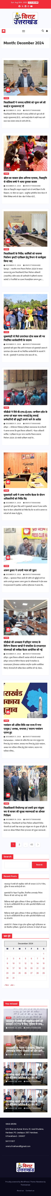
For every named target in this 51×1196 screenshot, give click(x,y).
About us (20, 1191)
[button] (43, 31)
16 (7, 968)
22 (44, 968)
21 (37, 968)
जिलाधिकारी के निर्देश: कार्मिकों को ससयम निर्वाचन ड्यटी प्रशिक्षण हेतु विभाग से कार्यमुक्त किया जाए (25, 257)
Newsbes (40, 1182)
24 (13, 973)
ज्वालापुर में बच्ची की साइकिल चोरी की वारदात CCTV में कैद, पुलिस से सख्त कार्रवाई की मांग (24, 1024)
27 (31, 973)
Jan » (12, 985)
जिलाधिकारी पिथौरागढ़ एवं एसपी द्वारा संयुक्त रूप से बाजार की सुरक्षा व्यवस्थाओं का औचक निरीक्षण (24, 811)
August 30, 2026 (15, 1028)
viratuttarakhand (33, 110)
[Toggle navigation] (23, 31)
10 (13, 964)
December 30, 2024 (14, 819)
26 (25, 973)
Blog (8, 1098)
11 (19, 964)
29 (44, 973)
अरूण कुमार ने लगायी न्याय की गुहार (20, 570)
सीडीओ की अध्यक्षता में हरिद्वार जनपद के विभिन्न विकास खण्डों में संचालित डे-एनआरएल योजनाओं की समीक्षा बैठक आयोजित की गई (25, 645)
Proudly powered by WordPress (17, 1182)
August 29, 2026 (15, 1108)
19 (25, 968)
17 (13, 968)
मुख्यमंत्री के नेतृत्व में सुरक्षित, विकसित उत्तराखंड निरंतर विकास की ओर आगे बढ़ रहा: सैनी (25, 1050)
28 (38, 973)
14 (38, 964)
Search (8, 856)
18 (20, 968)
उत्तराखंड (6, 98)
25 (20, 973)
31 (13, 978)
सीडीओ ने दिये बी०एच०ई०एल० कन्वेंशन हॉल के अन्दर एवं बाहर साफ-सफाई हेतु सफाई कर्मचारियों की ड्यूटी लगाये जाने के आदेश (25, 415)
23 (7, 973)
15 (43, 964)
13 (31, 964)
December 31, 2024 (13, 110)
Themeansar (25, 1185)
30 (7, 978)
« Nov (6, 985)
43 (31, 845)
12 (25, 964)
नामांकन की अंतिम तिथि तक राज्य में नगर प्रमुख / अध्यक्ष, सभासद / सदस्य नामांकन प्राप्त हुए (23, 728)
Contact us (30, 1191)
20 (31, 968)
